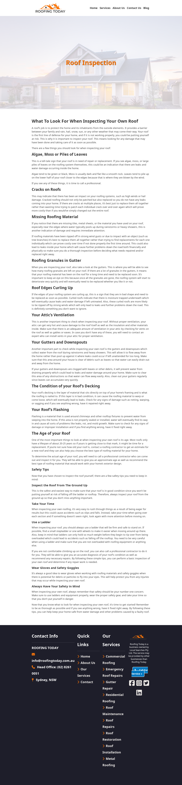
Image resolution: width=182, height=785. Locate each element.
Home (94, 8)
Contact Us (134, 8)
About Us (119, 8)
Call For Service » (140, 671)
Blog (146, 8)
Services (105, 8)
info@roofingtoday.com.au (53, 660)
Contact (87, 682)
